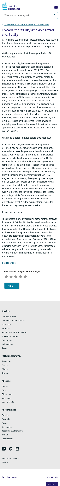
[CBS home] (13, 5)
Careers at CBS (8, 402)
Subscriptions (7, 439)
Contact (5, 386)
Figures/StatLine (9, 317)
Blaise (4, 348)
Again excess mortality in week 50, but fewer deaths (26, 25)
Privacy (5, 369)
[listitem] (4, 449)
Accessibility (7, 427)
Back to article (9, 263)
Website (5, 415)
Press (4, 390)
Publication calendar (10, 459)
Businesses (6, 361)
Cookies (5, 423)
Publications (7, 340)
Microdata (6, 329)
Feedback (52, 484)
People (5, 365)
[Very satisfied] (25, 276)
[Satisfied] (20, 276)
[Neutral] (15, 276)
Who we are (7, 394)
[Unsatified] (11, 276)
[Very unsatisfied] (6, 276)
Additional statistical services (14, 332)
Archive (5, 435)
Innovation (6, 398)
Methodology (7, 344)
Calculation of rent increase (13, 321)
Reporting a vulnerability (12, 431)
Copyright (6, 419)
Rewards (5, 373)
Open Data (6, 325)
